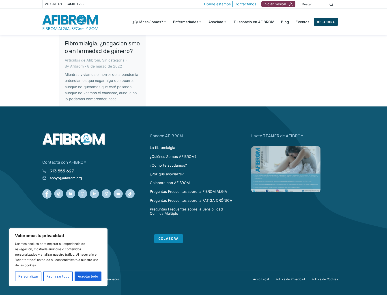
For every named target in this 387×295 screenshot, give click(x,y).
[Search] (331, 4)
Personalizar (28, 276)
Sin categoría (113, 60)
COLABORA (326, 22)
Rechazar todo (58, 276)
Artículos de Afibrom (82, 60)
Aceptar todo (88, 276)
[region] (58, 257)
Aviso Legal (261, 279)
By (74, 66)
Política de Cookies (325, 279)
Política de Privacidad (290, 279)
